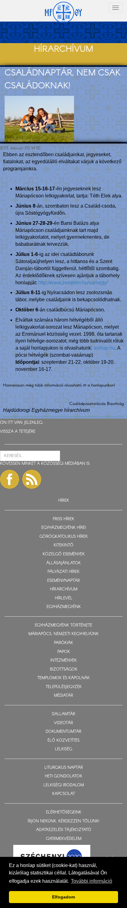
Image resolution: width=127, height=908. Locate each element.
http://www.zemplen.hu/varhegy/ (73, 282)
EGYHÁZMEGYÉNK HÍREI (63, 528)
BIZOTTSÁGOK (63, 669)
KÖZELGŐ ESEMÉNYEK (64, 554)
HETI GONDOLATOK (63, 776)
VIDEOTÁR (63, 723)
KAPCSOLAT (63, 794)
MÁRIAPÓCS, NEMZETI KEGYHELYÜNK (63, 634)
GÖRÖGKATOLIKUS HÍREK (63, 537)
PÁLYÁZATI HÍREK (63, 572)
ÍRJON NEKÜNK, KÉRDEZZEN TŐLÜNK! (63, 821)
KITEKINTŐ (63, 545)
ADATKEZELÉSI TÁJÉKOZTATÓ (63, 830)
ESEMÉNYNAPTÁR (63, 581)
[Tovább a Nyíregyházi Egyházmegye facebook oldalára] (9, 479)
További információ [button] (91, 881)
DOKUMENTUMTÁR (63, 732)
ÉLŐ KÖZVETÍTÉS (63, 741)
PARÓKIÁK (63, 643)
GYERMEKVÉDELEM (63, 839)
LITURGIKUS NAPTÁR (63, 768)
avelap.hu (104, 348)
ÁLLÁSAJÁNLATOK (63, 563)
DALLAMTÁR (63, 714)
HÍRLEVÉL (63, 598)
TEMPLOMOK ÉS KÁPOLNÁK (63, 678)
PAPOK (63, 652)
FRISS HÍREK (63, 519)
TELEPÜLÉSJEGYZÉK (64, 687)
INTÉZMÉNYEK (63, 660)
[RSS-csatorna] (31, 479)
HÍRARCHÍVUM (63, 589)
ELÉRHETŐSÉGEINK (63, 812)
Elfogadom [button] (63, 896)
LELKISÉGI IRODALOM (63, 785)
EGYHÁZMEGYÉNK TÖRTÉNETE (63, 625)
